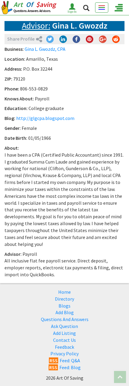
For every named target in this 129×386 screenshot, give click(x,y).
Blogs (64, 306)
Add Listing (64, 333)
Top (120, 377)
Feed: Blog (65, 367)
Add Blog (65, 312)
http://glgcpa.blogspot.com (45, 118)
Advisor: (36, 25)
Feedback (64, 347)
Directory (64, 299)
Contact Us (64, 340)
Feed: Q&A (65, 360)
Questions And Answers (64, 319)
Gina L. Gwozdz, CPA (45, 49)
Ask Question (64, 326)
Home (64, 292)
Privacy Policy (64, 354)
